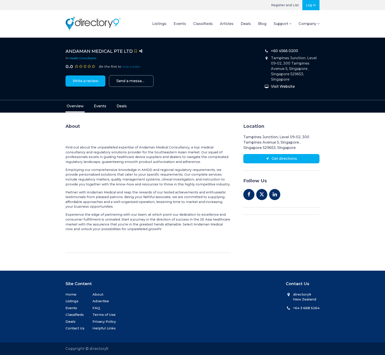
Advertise (100, 301)
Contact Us (75, 328)
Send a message (131, 81)
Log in (311, 5)
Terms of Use (104, 314)
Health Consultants (83, 58)
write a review (131, 66)
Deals (246, 24)
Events (180, 24)
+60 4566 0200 (284, 51)
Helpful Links (104, 328)
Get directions (284, 158)
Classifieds (203, 24)
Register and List (285, 5)
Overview (75, 106)
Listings (159, 24)
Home (71, 294)
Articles (226, 24)
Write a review (85, 81)
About (97, 294)
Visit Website (283, 86)
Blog (262, 24)
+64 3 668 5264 (306, 308)
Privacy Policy (104, 321)
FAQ (96, 308)
